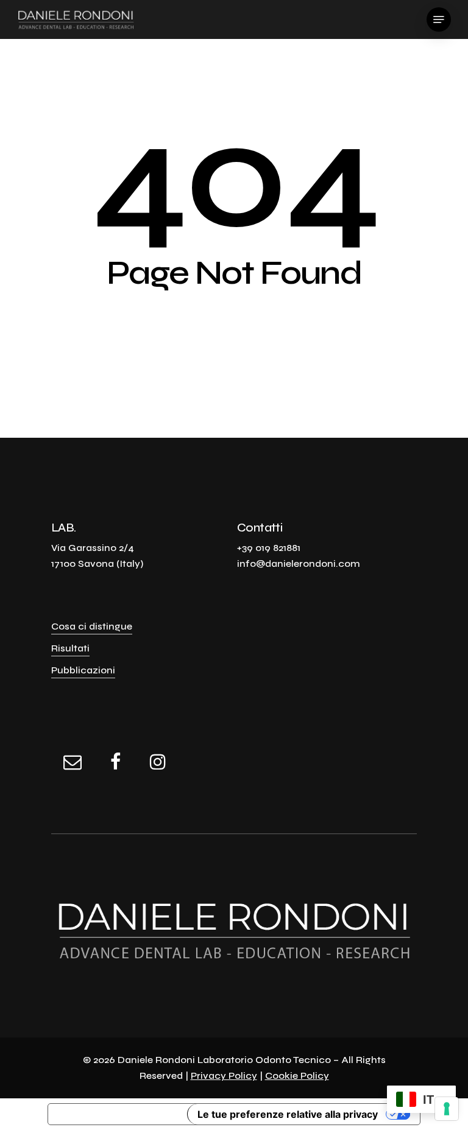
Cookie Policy (297, 1075)
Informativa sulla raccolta (117, 1114)
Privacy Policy (224, 1075)
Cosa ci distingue (91, 626)
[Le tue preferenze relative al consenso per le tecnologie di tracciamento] (446, 1108)
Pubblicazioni (83, 670)
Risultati (70, 648)
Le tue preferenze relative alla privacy (287, 1114)
